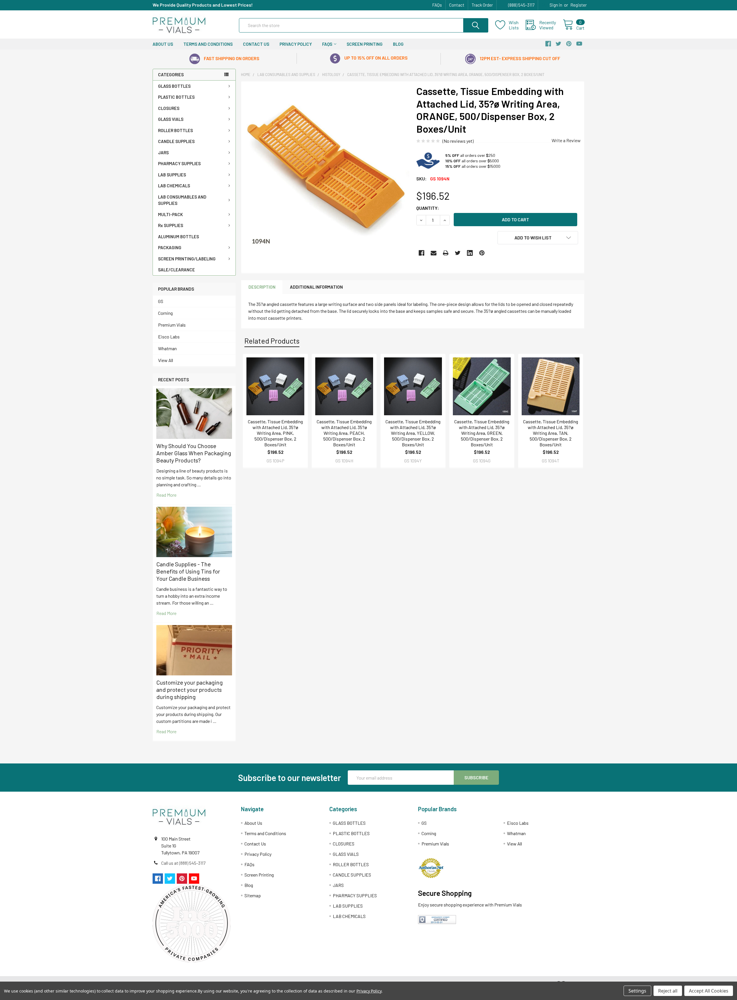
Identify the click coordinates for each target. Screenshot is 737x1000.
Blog (398, 44)
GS (160, 301)
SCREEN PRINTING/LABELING (187, 258)
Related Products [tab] (271, 340)
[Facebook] (421, 253)
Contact (456, 4)
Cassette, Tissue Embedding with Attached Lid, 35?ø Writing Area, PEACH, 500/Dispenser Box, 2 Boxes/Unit (344, 433)
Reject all (667, 991)
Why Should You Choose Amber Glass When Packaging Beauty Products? (193, 453)
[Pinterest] (482, 253)
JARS (163, 152)
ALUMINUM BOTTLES (178, 236)
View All (165, 360)
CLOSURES (168, 108)
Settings (637, 991)
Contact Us (256, 44)
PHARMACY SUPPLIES (179, 163)
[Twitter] (458, 253)
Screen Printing (365, 44)
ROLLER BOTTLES (175, 130)
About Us (163, 44)
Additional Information (316, 286)
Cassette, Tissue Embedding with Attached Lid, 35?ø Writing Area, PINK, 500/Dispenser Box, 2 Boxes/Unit (275, 433)
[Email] (433, 253)
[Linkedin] (470, 253)
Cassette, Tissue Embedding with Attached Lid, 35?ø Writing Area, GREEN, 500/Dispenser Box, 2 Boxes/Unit (481, 433)
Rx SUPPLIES (170, 225)
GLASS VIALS (170, 119)
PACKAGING (169, 247)
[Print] (445, 253)
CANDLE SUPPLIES (176, 141)
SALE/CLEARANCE (176, 269)
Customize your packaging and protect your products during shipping (189, 689)
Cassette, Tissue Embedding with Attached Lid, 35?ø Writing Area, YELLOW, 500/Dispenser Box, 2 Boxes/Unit (412, 433)
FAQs (437, 4)
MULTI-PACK (170, 214)
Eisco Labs (169, 336)
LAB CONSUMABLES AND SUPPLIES (182, 200)
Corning (165, 313)
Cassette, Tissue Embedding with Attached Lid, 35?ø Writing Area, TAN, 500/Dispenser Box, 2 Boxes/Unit (550, 433)
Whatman (167, 348)
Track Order (482, 4)
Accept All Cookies (708, 991)
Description (262, 286)
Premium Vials (172, 324)
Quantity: (427, 208)
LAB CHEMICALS (174, 185)
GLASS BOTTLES (174, 86)
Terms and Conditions (208, 44)
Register (578, 4)
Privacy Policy (296, 44)
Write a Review (566, 140)
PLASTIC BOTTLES (176, 97)
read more (166, 495)
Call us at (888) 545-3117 (183, 863)
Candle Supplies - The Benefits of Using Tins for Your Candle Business (188, 571)
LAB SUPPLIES (172, 174)
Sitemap (252, 895)
